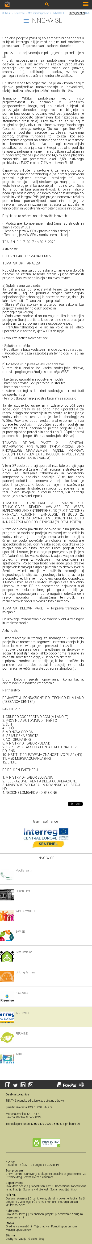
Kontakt (51, 1201)
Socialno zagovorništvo (67, 1174)
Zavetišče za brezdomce (38, 1177)
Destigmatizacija (16, 1238)
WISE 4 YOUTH (25, 911)
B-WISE (20, 931)
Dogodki (39, 1165)
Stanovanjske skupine (37, 1174)
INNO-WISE (59, 13)
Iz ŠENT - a (25, 1165)
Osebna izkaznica (16, 1198)
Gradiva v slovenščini (19, 1226)
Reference (19, 13)
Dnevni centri (14, 1174)
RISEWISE (22, 992)
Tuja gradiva (41, 1226)
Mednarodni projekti (38, 13)
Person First (23, 891)
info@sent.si (77, 13)
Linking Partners (26, 972)
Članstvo (38, 1201)
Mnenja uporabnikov (18, 1229)
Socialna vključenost (35, 1189)
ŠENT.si (6, 13)
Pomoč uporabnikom (64, 1226)
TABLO (20, 1054)
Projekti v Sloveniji (17, 1214)
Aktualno (11, 1165)
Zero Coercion (24, 952)
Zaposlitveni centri (41, 1186)
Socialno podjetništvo (63, 1189)
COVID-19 (53, 1165)
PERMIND (22, 1033)
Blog (42, 1238)
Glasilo (32, 1238)
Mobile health (24, 870)
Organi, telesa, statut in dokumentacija (53, 1198)
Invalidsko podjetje (17, 1186)
